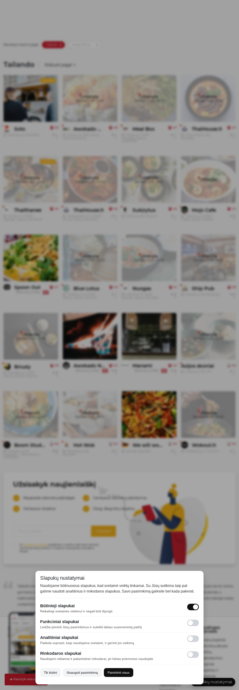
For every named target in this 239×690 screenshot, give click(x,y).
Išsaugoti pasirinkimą (82, 672)
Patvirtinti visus (119, 672)
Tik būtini (50, 672)
